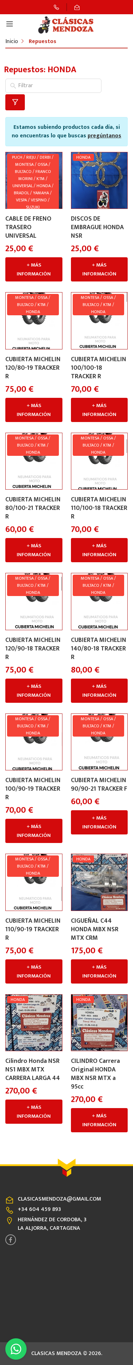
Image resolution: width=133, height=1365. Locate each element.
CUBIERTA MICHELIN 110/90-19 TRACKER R (33, 929)
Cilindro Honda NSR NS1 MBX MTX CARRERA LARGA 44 (32, 1070)
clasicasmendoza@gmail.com (59, 1199)
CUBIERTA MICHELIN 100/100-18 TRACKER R (98, 368)
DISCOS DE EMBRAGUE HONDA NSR (97, 227)
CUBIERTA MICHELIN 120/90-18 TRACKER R (33, 649)
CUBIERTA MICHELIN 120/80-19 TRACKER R (33, 368)
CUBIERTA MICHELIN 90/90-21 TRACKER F (99, 784)
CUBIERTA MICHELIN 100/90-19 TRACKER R (33, 789)
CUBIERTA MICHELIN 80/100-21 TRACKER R (33, 508)
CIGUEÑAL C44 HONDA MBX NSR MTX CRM (94, 929)
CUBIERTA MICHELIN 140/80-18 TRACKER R (98, 649)
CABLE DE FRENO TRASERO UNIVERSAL (28, 227)
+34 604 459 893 (39, 1209)
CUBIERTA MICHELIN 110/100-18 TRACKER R (99, 508)
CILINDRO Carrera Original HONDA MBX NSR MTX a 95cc (95, 1074)
